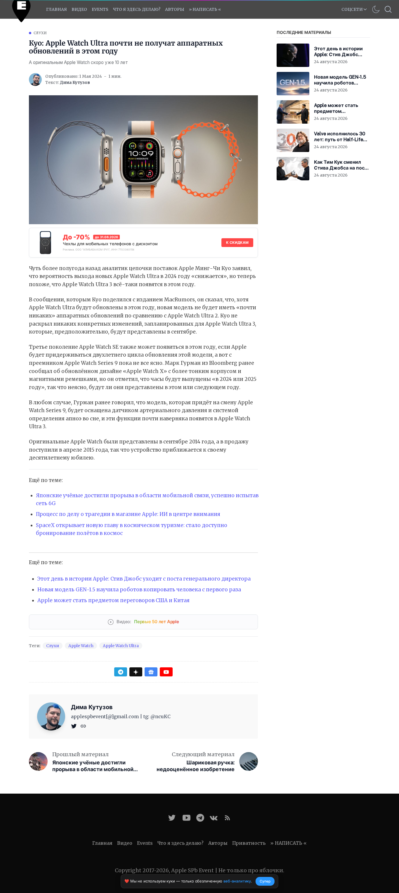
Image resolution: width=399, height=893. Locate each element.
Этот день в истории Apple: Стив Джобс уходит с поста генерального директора (144, 579)
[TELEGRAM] (200, 817)
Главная (56, 9)
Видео (79, 9)
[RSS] (227, 817)
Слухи (40, 33)
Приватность (249, 843)
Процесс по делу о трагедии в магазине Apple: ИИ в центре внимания (128, 514)
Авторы (174, 9)
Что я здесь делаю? (136, 9)
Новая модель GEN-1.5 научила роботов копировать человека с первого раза (139, 589)
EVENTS (100, 9)
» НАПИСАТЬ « (205, 9)
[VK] (213, 817)
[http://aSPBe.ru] (83, 726)
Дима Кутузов (75, 82)
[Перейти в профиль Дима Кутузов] (35, 79)
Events (145, 843)
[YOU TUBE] (186, 817)
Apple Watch (80, 645)
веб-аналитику (237, 881)
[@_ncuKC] (74, 726)
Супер (265, 881)
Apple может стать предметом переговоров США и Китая (113, 600)
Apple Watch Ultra (121, 645)
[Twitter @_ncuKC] (172, 817)
